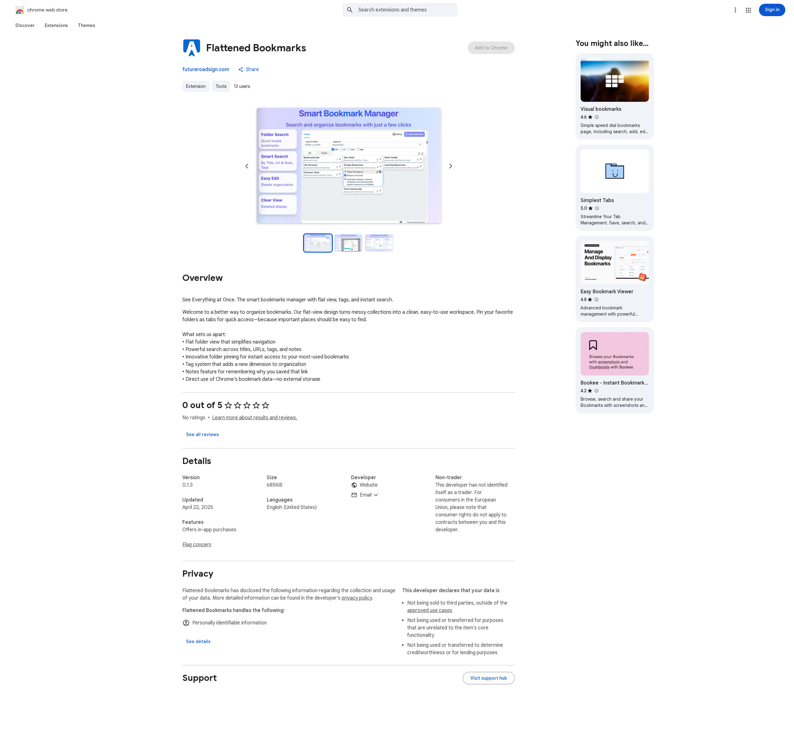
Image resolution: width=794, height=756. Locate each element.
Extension (196, 86)
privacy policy (357, 598)
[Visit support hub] (489, 678)
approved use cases (429, 610)
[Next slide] (450, 166)
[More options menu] (735, 10)
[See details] (198, 641)
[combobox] (408, 10)
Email (366, 495)
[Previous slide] (247, 166)
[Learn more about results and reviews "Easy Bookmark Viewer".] (596, 299)
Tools (221, 86)
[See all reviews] (202, 434)
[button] (748, 10)
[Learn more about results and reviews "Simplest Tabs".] (596, 208)
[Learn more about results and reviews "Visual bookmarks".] (596, 117)
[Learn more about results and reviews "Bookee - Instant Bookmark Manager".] (596, 390)
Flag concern (196, 545)
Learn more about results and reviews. (254, 418)
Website (369, 485)
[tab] (25, 25)
